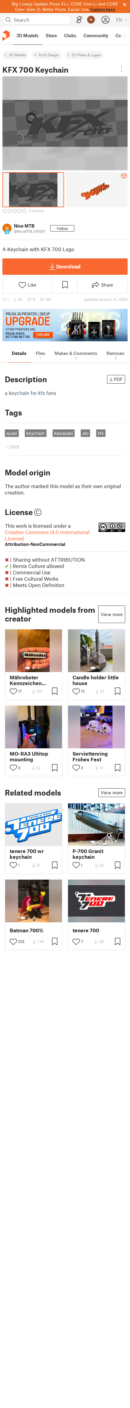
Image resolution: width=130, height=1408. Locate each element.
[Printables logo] (6, 35)
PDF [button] (118, 379)
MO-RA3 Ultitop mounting (29, 756)
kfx (101, 433)
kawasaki (63, 433)
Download (68, 266)
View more (112, 614)
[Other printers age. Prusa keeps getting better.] (65, 325)
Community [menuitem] (95, 35)
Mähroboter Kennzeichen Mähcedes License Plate (33, 680)
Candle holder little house (96, 680)
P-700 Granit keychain (88, 854)
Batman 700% (27, 930)
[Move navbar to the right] (124, 35)
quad (11, 433)
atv (86, 433)
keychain (35, 433)
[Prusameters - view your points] (91, 20)
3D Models (17, 55)
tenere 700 (86, 930)
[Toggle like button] (13, 691)
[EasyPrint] (79, 20)
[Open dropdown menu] (121, 69)
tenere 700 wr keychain (27, 854)
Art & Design (48, 55)
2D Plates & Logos (86, 55)
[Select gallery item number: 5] (43, 918)
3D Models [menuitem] (27, 35)
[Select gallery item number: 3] (38, 668)
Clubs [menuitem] (70, 35)
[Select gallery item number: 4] (38, 918)
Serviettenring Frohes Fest (90, 756)
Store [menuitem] (51, 35)
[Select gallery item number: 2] (33, 668)
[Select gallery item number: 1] (27, 668)
